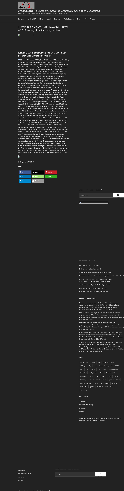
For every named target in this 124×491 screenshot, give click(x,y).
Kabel (104, 369)
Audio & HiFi (32, 19)
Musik (79, 19)
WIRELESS (83, 390)
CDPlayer (83, 366)
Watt (106, 387)
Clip (90, 366)
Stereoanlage (105, 383)
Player (41, 19)
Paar (97, 376)
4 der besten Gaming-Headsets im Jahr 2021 (93, 288)
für (112, 366)
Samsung (83, 380)
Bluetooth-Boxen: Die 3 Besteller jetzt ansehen (93, 292)
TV (85, 19)
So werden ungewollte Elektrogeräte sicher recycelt (95, 272)
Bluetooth (57, 19)
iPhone (93, 369)
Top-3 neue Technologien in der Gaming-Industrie (94, 285)
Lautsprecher (93, 373)
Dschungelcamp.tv (85, 421)
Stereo (96, 383)
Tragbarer (100, 387)
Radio (116, 376)
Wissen (92, 19)
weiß (111, 387)
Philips (103, 376)
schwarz (91, 380)
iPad (87, 369)
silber (98, 380)
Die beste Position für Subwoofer (89, 266)
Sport (118, 380)
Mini (114, 373)
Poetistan (102, 421)
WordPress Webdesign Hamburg (89, 418)
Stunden (114, 383)
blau (99, 362)
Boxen (113, 362)
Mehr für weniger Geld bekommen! (90, 269)
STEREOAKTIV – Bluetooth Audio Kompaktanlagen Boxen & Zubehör (59, 11)
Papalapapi (117, 418)
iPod (99, 369)
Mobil (49, 19)
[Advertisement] (97, 243)
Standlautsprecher (86, 383)
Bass (93, 362)
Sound (104, 380)
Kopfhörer (83, 373)
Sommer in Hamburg (107, 418)
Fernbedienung (104, 366)
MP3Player (83, 376)
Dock (95, 366)
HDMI (117, 366)
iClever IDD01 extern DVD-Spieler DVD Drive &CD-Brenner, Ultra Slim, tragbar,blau (43, 28)
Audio (88, 362)
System (92, 387)
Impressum (82, 408)
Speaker (111, 380)
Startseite (21, 19)
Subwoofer (83, 387)
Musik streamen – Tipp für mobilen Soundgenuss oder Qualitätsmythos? (101, 276)
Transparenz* (83, 401)
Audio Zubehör (69, 19)
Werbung (82, 411)
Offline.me (95, 421)
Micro (101, 373)
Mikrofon (108, 373)
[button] (25, 172)
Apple (82, 362)
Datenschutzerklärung (86, 405)
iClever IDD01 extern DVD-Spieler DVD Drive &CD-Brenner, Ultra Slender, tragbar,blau (42, 54)
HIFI (81, 369)
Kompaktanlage (113, 369)
